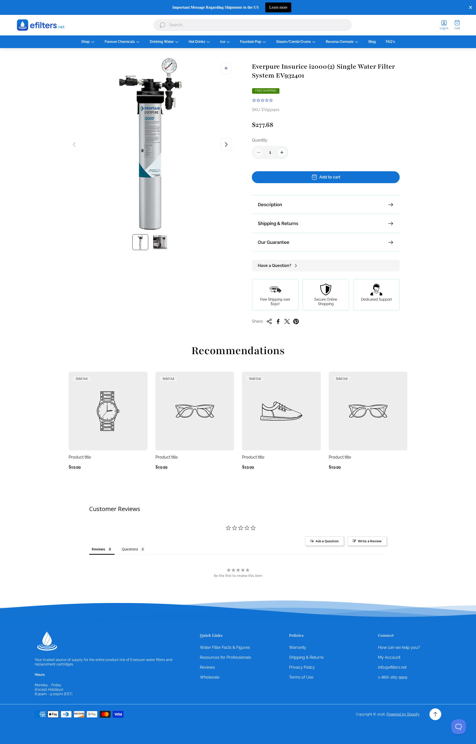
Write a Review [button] (370, 541)
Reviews (207, 667)
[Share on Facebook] (278, 321)
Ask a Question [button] (327, 541)
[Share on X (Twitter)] (287, 321)
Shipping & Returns (278, 223)
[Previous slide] (74, 144)
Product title (80, 457)
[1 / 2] (140, 242)
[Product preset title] (108, 411)
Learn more (278, 7)
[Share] (269, 321)
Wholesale (209, 677)
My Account (389, 657)
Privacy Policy (302, 667)
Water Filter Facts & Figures (225, 647)
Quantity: (260, 140)
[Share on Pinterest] (296, 321)
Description (270, 204)
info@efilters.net (392, 667)
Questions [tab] (130, 549)
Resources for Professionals (225, 657)
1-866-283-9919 (392, 677)
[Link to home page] (47, 641)
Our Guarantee (273, 242)
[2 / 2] (160, 242)
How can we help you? (399, 647)
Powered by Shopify (403, 714)
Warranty (297, 647)
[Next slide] (226, 144)
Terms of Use (301, 677)
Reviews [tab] (98, 549)
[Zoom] (226, 68)
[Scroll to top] (435, 714)
